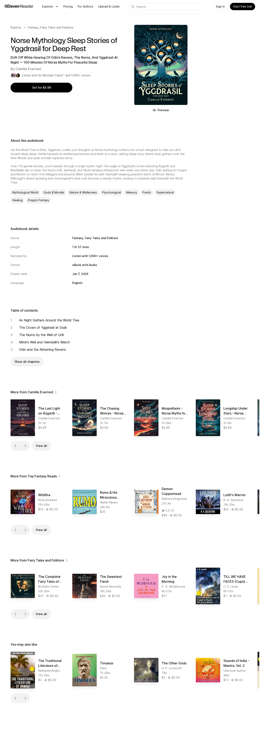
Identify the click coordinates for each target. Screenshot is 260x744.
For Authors (85, 6)
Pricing (68, 6)
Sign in (220, 6)
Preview (163, 110)
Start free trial (242, 6)
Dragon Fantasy (38, 200)
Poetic (146, 192)
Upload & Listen (109, 6)
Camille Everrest (28, 69)
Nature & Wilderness (83, 192)
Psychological (111, 192)
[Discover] (57, 6)
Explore (47, 6)
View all (41, 445)
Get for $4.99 (41, 87)
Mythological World (25, 192)
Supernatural (165, 192)
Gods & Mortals (53, 192)
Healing (17, 200)
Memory (131, 192)
